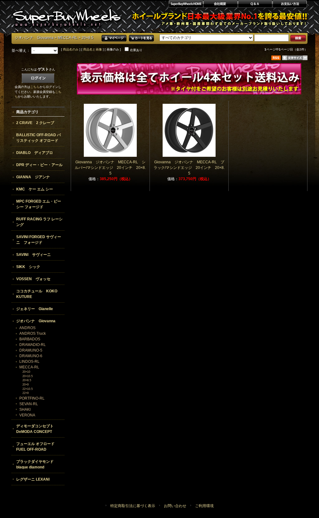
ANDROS (27, 328)
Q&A (255, 4)
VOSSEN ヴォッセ (33, 279)
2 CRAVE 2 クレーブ (35, 123)
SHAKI (25, 409)
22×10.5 (27, 389)
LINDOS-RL (29, 361)
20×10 (26, 371)
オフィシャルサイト (185, 4)
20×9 (25, 384)
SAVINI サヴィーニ (33, 254)
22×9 (25, 393)
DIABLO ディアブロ (34, 153)
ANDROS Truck (32, 333)
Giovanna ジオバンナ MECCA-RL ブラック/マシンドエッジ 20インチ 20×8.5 (189, 167)
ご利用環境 (204, 506)
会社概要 (220, 4)
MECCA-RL (68, 38)
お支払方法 (289, 4)
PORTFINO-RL (32, 398)
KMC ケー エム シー (34, 189)
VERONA (27, 415)
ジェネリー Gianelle (34, 309)
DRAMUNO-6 (30, 356)
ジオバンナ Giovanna (34, 38)
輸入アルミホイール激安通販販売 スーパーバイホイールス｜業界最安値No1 (67, 15)
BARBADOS (29, 339)
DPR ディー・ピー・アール (39, 165)
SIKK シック (28, 267)
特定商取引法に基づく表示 (132, 506)
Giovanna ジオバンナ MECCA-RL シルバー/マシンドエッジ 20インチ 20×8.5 (110, 167)
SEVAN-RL (28, 404)
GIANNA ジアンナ (33, 177)
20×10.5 (27, 376)
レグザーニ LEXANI (33, 479)
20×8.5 (26, 380)
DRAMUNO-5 (30, 350)
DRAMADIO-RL (32, 345)
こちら (35, 87)
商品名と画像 (92, 49)
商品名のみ (71, 49)
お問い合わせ (175, 506)
